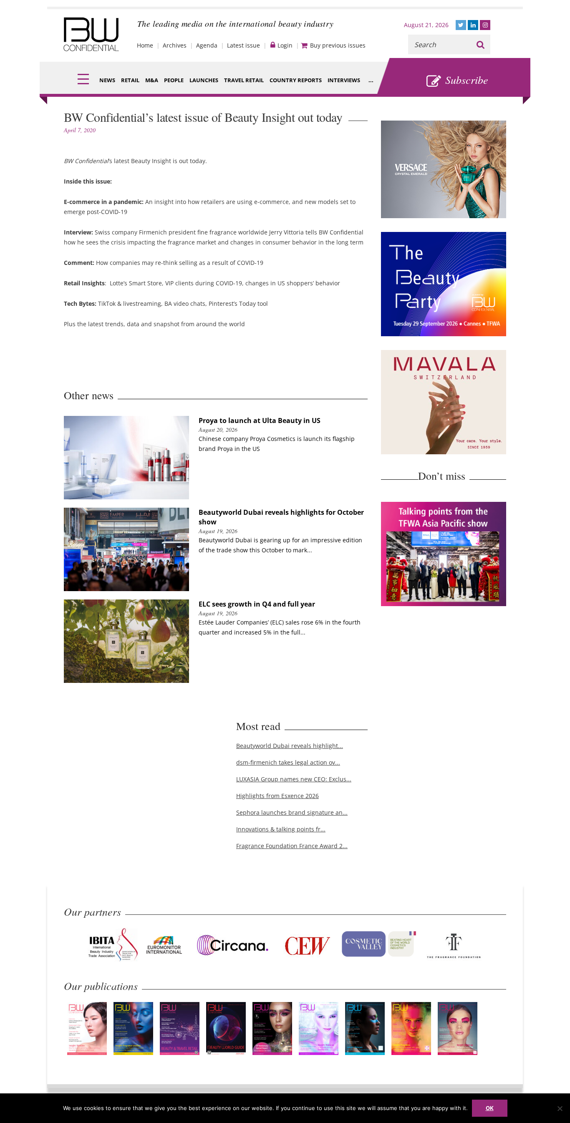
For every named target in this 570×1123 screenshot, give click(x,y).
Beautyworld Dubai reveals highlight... (289, 746)
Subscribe (466, 79)
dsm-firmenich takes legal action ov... (288, 762)
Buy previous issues (338, 45)
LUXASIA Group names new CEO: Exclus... (293, 779)
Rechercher (480, 44)
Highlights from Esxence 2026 (277, 796)
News (107, 80)
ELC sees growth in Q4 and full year (257, 604)
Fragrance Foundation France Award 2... (292, 846)
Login (285, 45)
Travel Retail (244, 80)
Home (145, 45)
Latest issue (243, 45)
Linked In (473, 25)
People (174, 80)
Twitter (461, 25)
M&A (151, 80)
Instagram (485, 25)
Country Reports (296, 80)
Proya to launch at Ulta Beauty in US (259, 420)
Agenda (206, 45)
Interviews (344, 80)
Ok (490, 1108)
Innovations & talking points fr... (280, 829)
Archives (175, 45)
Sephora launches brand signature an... (292, 812)
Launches (203, 80)
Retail (130, 80)
